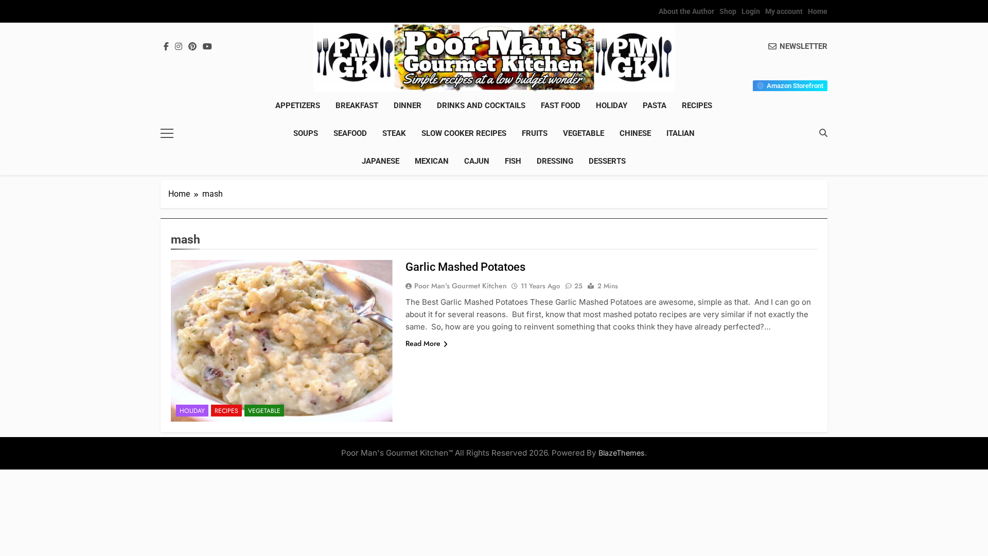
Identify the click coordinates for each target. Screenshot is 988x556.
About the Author (686, 11)
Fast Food (560, 105)
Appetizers (297, 105)
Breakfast (357, 105)
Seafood (350, 133)
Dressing (555, 161)
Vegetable (583, 133)
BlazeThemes (621, 452)
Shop (727, 11)
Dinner (407, 105)
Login (751, 11)
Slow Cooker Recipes (463, 133)
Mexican (432, 161)
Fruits (535, 133)
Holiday (611, 105)
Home (817, 11)
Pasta (654, 105)
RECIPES (697, 105)
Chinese (635, 133)
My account (784, 11)
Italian (680, 133)
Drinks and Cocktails (481, 105)
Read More (422, 343)
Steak (394, 133)
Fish (513, 161)
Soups (305, 133)
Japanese (380, 161)
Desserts (607, 161)
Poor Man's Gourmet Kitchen (460, 286)
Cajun (476, 161)
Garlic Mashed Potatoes (465, 266)
